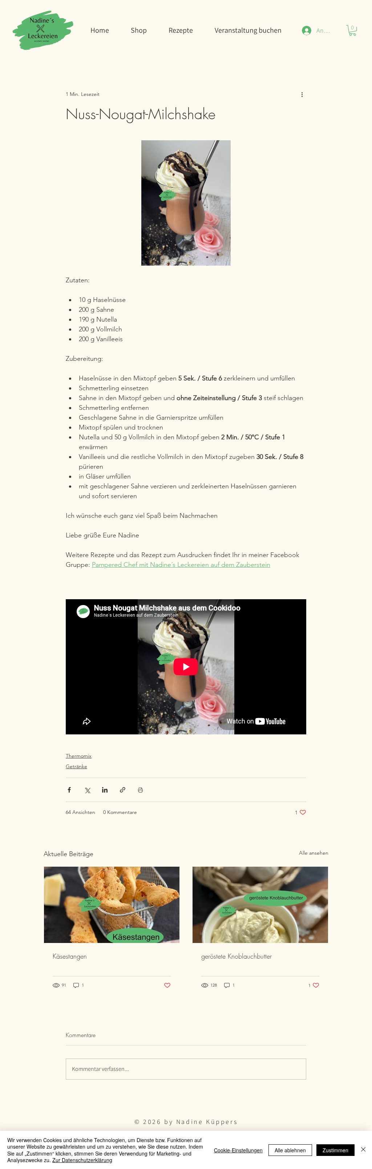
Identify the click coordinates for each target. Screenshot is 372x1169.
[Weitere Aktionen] (302, 94)
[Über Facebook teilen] (69, 789)
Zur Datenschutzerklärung (82, 1160)
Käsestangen (70, 956)
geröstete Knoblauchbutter (236, 956)
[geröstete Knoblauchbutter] (260, 905)
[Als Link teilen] (122, 789)
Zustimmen (335, 1150)
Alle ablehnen (290, 1150)
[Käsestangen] (111, 905)
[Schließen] (363, 1150)
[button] (352, 30)
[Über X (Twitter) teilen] (87, 789)
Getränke (76, 766)
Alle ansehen (313, 853)
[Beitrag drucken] (140, 789)
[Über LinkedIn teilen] (104, 789)
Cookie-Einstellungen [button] (238, 1150)
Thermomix (79, 756)
